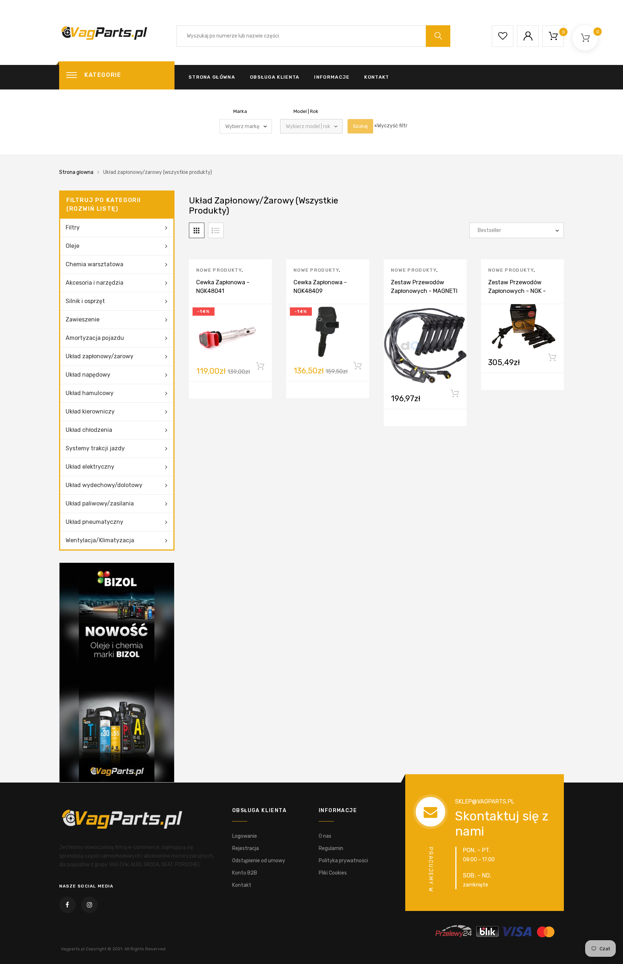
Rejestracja (245, 848)
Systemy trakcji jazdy (95, 448)
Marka (240, 111)
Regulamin (331, 848)
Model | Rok (305, 111)
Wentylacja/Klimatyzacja (100, 540)
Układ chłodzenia (89, 429)
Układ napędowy (88, 374)
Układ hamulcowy (90, 393)
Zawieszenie (83, 319)
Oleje (72, 245)
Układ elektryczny (90, 466)
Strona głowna (76, 172)
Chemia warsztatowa (94, 264)
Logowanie (244, 836)
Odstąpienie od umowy (258, 861)
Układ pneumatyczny (94, 521)
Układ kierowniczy (90, 411)
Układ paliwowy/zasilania (100, 503)
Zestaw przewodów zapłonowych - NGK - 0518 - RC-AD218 (517, 291)
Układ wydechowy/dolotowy (104, 485)
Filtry (73, 227)
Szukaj (360, 126)
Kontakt (376, 77)
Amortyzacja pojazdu (95, 337)
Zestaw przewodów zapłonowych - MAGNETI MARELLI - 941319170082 (425, 291)
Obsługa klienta (275, 77)
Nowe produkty (219, 270)
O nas (325, 836)
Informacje (331, 77)
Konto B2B (244, 873)
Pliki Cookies (333, 873)
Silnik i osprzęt (85, 301)
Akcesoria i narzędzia (94, 282)
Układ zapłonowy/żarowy (99, 356)
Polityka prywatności (343, 861)
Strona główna (212, 77)
